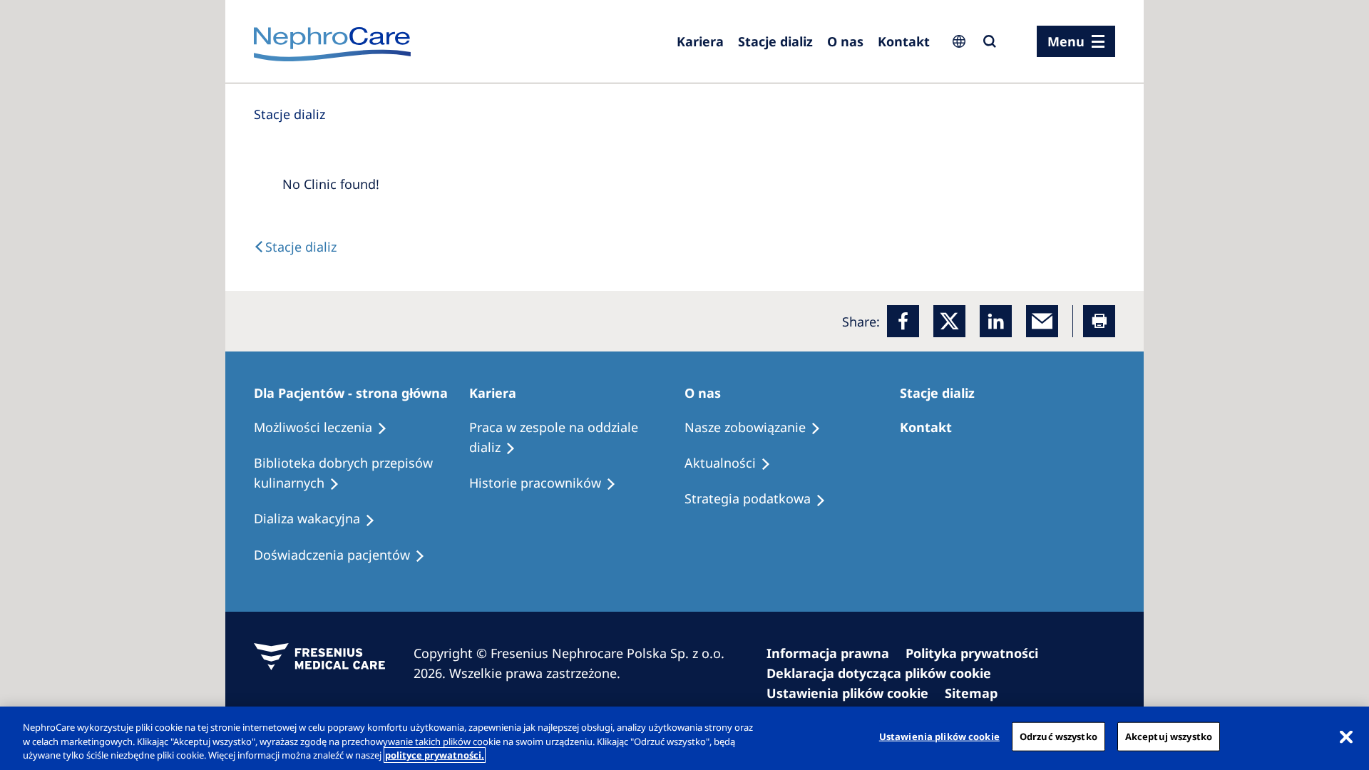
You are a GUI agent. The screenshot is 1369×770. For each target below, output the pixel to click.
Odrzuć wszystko (1058, 735)
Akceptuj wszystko (1168, 735)
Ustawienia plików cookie (939, 735)
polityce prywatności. (434, 755)
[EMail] (1042, 321)
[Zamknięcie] (1346, 736)
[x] (949, 321)
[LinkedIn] (996, 321)
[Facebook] (903, 321)
